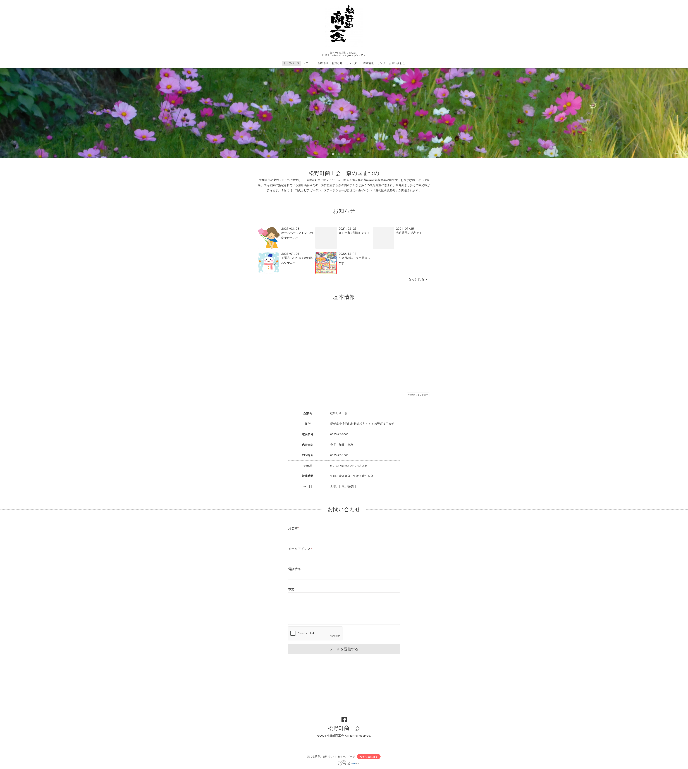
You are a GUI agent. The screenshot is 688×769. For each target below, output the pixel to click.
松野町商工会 (344, 728)
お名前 (293, 528)
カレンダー (352, 63)
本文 (291, 589)
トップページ (291, 63)
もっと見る (417, 279)
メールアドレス (300, 549)
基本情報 (322, 63)
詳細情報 (368, 63)
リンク (381, 63)
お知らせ (337, 63)
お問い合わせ (397, 63)
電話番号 (294, 569)
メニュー (308, 63)
